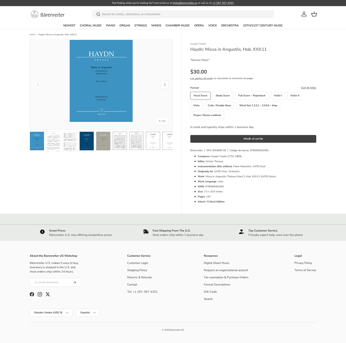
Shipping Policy (137, 270)
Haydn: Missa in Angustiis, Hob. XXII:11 (57, 34)
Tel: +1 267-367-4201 (142, 292)
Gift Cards (210, 292)
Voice (212, 26)
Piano (110, 26)
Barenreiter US (177, 329)
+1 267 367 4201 (223, 3)
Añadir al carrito (253, 138)
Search (208, 299)
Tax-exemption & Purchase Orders (226, 277)
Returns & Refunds (139, 277)
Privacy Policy (303, 263)
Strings (140, 26)
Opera (199, 26)
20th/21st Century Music (263, 26)
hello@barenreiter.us (185, 3)
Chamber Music (178, 26)
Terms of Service (305, 270)
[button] (314, 14)
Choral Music (91, 26)
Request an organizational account (226, 270)
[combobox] (183, 14)
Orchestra (230, 26)
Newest (69, 26)
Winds (156, 26)
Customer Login (137, 263)
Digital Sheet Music (216, 263)
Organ (124, 26)
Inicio (32, 34)
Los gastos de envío (201, 78)
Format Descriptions (217, 285)
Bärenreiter (196, 150)
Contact (132, 285)
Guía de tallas (308, 87)
